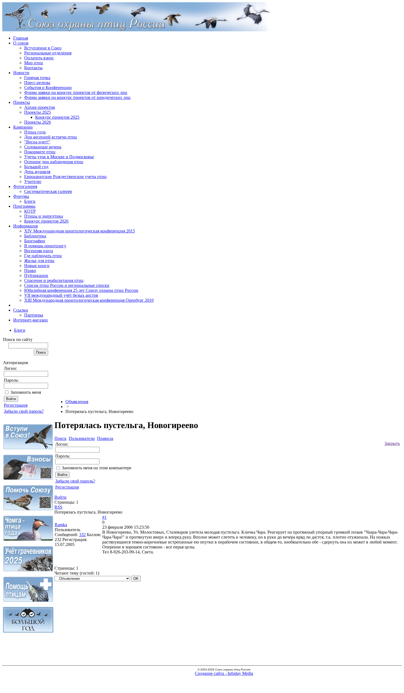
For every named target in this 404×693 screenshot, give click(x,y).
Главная (20, 38)
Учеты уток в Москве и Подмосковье (59, 156)
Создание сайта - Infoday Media (224, 673)
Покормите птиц (40, 151)
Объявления (76, 401)
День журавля (37, 171)
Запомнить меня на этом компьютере (96, 467)
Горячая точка (37, 77)
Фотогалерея (25, 186)
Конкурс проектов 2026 (46, 221)
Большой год (36, 166)
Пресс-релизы (37, 82)
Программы (24, 206)
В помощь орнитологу (45, 245)
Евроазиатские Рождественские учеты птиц (65, 176)
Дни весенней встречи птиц (50, 137)
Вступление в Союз (42, 48)
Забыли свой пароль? (24, 411)
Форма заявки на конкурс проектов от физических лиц (75, 92)
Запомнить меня (25, 392)
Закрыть (392, 443)
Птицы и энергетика (43, 216)
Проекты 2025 (37, 112)
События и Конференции (48, 87)
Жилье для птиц (39, 260)
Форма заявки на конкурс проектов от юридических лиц (77, 97)
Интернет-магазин (30, 320)
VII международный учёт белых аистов (61, 295)
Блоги (29, 201)
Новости (21, 72)
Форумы (21, 196)
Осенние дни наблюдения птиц (53, 161)
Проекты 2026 (37, 122)
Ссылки (20, 310)
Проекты (21, 102)
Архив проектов (39, 107)
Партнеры (33, 315)
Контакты (33, 67)
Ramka (61, 524)
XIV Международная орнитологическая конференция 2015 (79, 231)
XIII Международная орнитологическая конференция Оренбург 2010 (89, 300)
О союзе (21, 43)
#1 (104, 517)
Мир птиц (33, 62)
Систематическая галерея (48, 191)
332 (82, 534)
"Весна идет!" (37, 142)
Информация (25, 226)
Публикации (36, 275)
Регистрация (15, 405)
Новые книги (36, 265)
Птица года (35, 132)
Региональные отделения (47, 53)
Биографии (34, 241)
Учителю (32, 181)
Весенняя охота (38, 250)
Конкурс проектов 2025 (57, 117)
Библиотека (35, 236)
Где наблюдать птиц (43, 255)
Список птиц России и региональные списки (66, 285)
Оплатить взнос (39, 58)
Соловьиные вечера (42, 147)
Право (30, 270)
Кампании (23, 127)
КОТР (30, 211)
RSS (58, 507)
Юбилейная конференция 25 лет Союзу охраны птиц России (81, 290)
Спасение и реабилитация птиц (54, 280)
